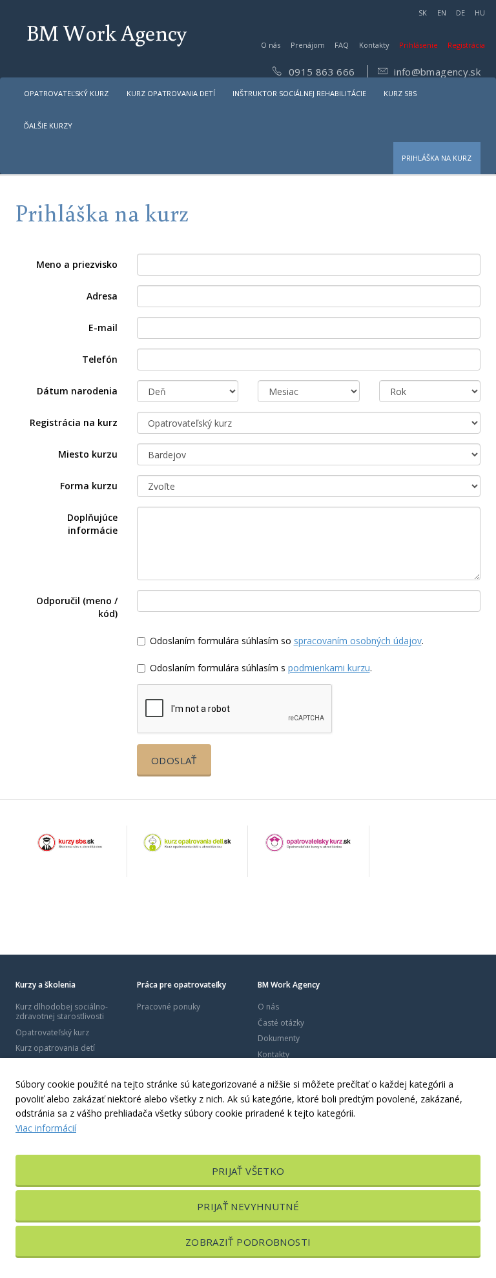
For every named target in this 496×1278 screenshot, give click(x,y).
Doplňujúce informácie (92, 523)
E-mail (103, 327)
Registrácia (466, 45)
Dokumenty (279, 1038)
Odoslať (174, 760)
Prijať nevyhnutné (248, 1206)
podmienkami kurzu (329, 668)
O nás (270, 45)
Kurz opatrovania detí (171, 93)
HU (480, 12)
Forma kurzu (89, 486)
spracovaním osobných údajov (358, 640)
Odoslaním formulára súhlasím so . (287, 640)
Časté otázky (281, 1023)
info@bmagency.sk (435, 71)
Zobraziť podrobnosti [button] (248, 1241)
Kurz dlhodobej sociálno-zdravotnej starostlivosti (62, 1011)
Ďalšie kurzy (48, 125)
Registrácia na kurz (74, 422)
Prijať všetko (248, 1170)
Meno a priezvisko (77, 264)
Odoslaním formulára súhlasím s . (261, 668)
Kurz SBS (400, 93)
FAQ (342, 45)
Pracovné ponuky (168, 1006)
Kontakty (374, 45)
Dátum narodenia (77, 391)
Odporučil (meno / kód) (77, 607)
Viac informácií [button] (46, 1128)
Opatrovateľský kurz (66, 93)
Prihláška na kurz (436, 158)
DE (460, 12)
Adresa (102, 296)
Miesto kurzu (88, 454)
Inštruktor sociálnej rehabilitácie (299, 93)
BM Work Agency (106, 32)
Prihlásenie (418, 45)
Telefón (100, 359)
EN (441, 12)
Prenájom (308, 45)
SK (422, 12)
